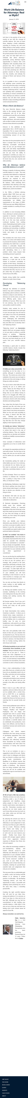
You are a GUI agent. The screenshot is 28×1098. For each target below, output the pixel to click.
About (4, 1096)
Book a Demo (6, 1085)
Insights (4, 1090)
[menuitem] (14, 1079)
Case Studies (6, 1093)
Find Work (5, 1082)
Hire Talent (5, 1079)
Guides (4, 1087)
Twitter (21, 938)
